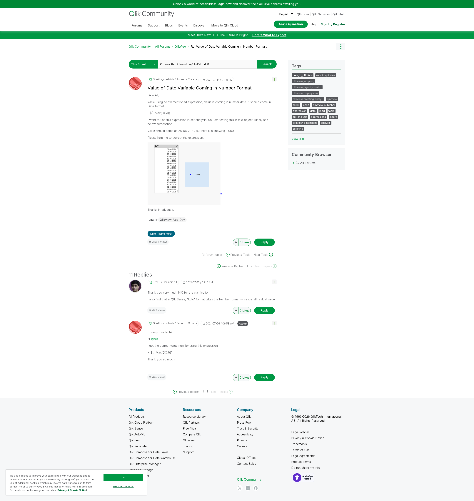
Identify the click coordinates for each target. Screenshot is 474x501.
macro (333, 116)
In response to (160, 332)
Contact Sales (246, 463)
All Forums (162, 46)
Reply (264, 242)
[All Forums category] (294, 162)
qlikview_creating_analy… (308, 99)
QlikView (180, 46)
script (296, 104)
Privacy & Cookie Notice (307, 438)
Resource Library (194, 416)
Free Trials (190, 428)
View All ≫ (298, 138)
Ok (123, 477)
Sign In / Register (333, 24)
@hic (154, 339)
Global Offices (246, 458)
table (331, 110)
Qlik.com (303, 14)
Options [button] (340, 46)
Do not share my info (306, 468)
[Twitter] (240, 488)
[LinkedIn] (248, 488)
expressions (318, 116)
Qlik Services (321, 14)
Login (221, 4)
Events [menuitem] (183, 25)
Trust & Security (247, 428)
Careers (242, 446)
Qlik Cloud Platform (141, 422)
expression (299, 110)
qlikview (332, 99)
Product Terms (301, 462)
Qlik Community (140, 46)
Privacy (242, 440)
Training (188, 446)
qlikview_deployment (305, 93)
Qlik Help (339, 14)
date (313, 110)
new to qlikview (325, 75)
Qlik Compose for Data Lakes (148, 452)
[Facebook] (255, 488)
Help (314, 24)
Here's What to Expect (269, 35)
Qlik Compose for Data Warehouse (152, 458)
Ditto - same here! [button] (161, 233)
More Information (123, 486)
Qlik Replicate (138, 446)
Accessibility (245, 434)
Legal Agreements (303, 456)
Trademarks (299, 444)
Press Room (245, 422)
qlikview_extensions (305, 122)
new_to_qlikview (303, 75)
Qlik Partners (191, 422)
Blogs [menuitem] (169, 25)
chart (306, 104)
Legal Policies (300, 432)
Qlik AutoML (137, 434)
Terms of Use (300, 450)
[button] (274, 79)
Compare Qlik (192, 434)
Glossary (189, 440)
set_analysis (300, 116)
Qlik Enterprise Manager (145, 464)
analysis (326, 122)
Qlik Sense (136, 428)
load (322, 110)
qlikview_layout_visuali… (307, 87)
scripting (298, 128)
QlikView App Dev (172, 219)
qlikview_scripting (303, 81)
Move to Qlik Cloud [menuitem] (224, 25)
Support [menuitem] (153, 25)
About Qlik (244, 416)
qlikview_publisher (324, 104)
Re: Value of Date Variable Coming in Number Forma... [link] (229, 46)
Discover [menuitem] (199, 25)
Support (188, 452)
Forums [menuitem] (136, 25)
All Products (137, 416)
